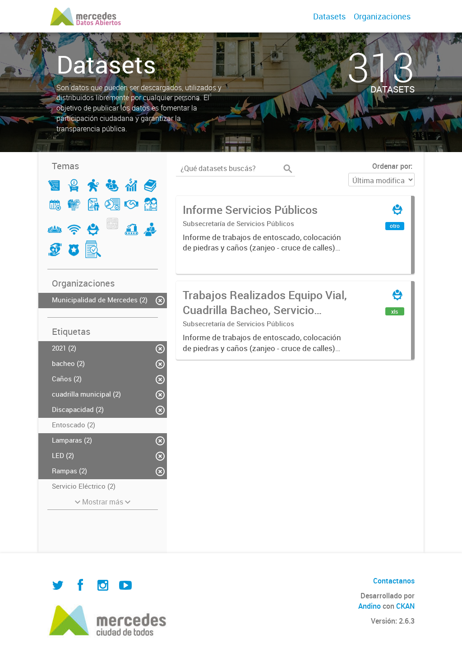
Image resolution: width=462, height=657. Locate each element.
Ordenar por (391, 166)
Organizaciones (382, 16)
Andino (369, 606)
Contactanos (394, 581)
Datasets (329, 16)
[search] (288, 168)
